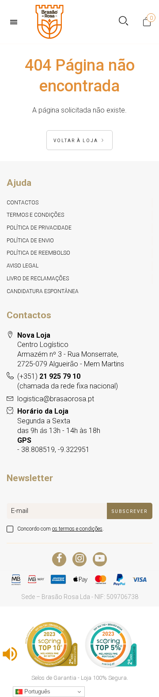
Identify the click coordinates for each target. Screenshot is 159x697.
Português (36, 691)
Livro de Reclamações (38, 278)
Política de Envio (30, 240)
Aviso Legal (22, 266)
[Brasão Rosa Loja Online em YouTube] (100, 559)
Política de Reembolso (38, 253)
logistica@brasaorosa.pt (55, 399)
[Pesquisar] (123, 21)
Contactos (22, 203)
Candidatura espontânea (43, 291)
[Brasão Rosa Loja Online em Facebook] (59, 559)
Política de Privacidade (39, 228)
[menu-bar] (16, 22)
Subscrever (130, 511)
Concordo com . (60, 529)
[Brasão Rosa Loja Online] (49, 21)
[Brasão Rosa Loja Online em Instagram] (79, 559)
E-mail (19, 511)
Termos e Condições (35, 215)
